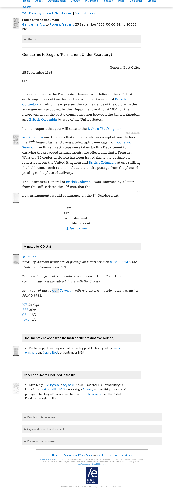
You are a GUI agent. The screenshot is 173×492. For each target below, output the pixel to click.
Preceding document (41, 13)
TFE (25, 309)
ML (24, 13)
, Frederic (61, 24)
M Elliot (29, 257)
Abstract (33, 39)
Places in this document (41, 441)
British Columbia (43, 119)
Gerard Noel (50, 352)
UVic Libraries (104, 455)
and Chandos (32, 137)
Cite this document (85, 13)
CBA (25, 314)
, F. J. (33, 24)
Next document (63, 13)
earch (27, 6)
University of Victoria (122, 455)
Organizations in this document (45, 429)
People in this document (41, 417)
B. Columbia (119, 262)
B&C (25, 319)
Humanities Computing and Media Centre (72, 455)
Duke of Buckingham (105, 128)
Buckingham (51, 385)
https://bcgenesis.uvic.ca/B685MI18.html (92, 464)
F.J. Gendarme (75, 228)
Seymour (62, 290)
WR (25, 304)
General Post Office (56, 389)
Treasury (87, 389)
